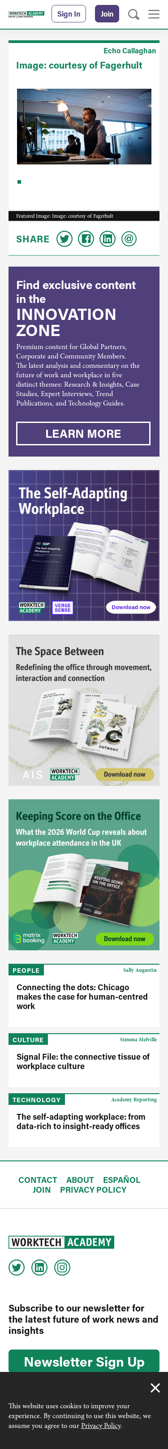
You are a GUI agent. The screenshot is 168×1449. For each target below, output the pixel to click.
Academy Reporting (134, 1099)
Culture (28, 1039)
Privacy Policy (101, 1426)
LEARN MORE (83, 433)
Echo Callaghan (129, 50)
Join (107, 13)
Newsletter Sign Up (84, 1361)
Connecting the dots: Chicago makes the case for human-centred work (82, 996)
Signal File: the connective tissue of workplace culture (83, 1061)
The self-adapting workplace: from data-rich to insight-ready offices (81, 1121)
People (26, 970)
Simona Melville (138, 1039)
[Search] (133, 14)
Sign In (68, 13)
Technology (37, 1099)
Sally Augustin (140, 970)
